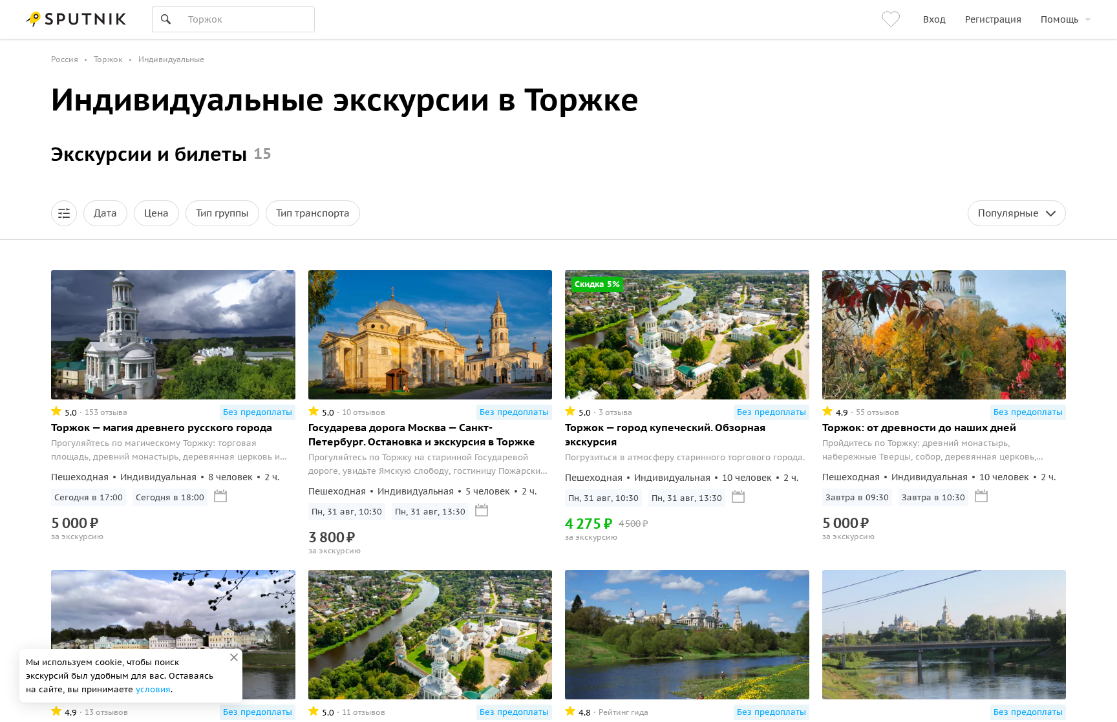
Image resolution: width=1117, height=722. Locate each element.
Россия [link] (64, 59)
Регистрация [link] (993, 19)
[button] (64, 213)
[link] (893, 19)
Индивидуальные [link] (171, 59)
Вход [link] (934, 19)
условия (153, 689)
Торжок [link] (108, 59)
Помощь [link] (1059, 19)
